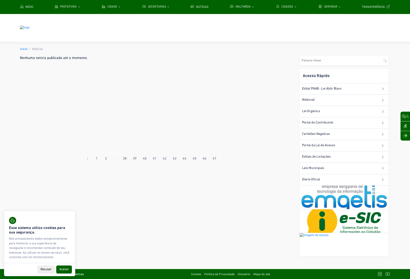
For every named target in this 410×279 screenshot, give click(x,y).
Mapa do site (261, 274)
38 (125, 158)
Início (24, 49)
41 (155, 158)
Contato (196, 274)
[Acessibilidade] (405, 126)
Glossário (244, 274)
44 (184, 158)
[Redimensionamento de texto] (405, 116)
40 (145, 158)
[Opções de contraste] (405, 136)
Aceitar (64, 269)
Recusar (46, 269)
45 (194, 158)
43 (175, 158)
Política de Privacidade (219, 274)
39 (135, 158)
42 (165, 158)
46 (204, 158)
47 (214, 158)
